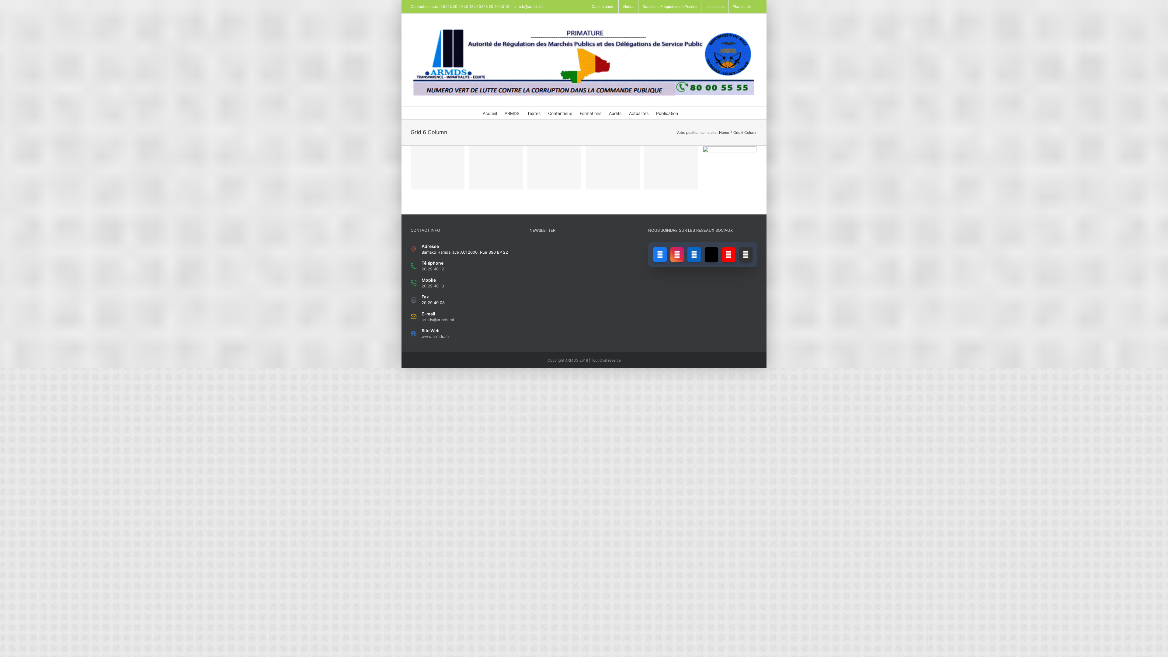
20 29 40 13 (433, 285)
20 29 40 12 (433, 268)
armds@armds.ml (528, 6)
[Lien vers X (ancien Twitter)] (711, 254)
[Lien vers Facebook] (659, 254)
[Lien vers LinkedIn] (694, 254)
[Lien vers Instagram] (677, 254)
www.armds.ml (436, 336)
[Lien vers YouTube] (728, 254)
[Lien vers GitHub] (746, 254)
